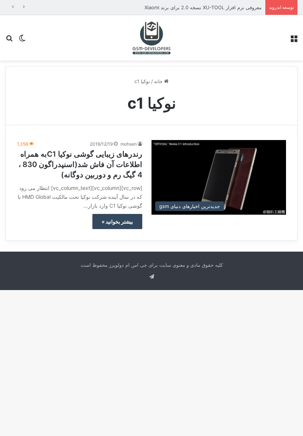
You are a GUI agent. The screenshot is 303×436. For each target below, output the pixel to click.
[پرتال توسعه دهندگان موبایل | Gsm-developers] (151, 37)
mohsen (128, 144)
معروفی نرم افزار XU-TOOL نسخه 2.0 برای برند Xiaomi (203, 7)
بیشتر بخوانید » (117, 221)
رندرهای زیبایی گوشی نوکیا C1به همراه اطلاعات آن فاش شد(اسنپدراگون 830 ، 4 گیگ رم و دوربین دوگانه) (80, 164)
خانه (159, 81)
